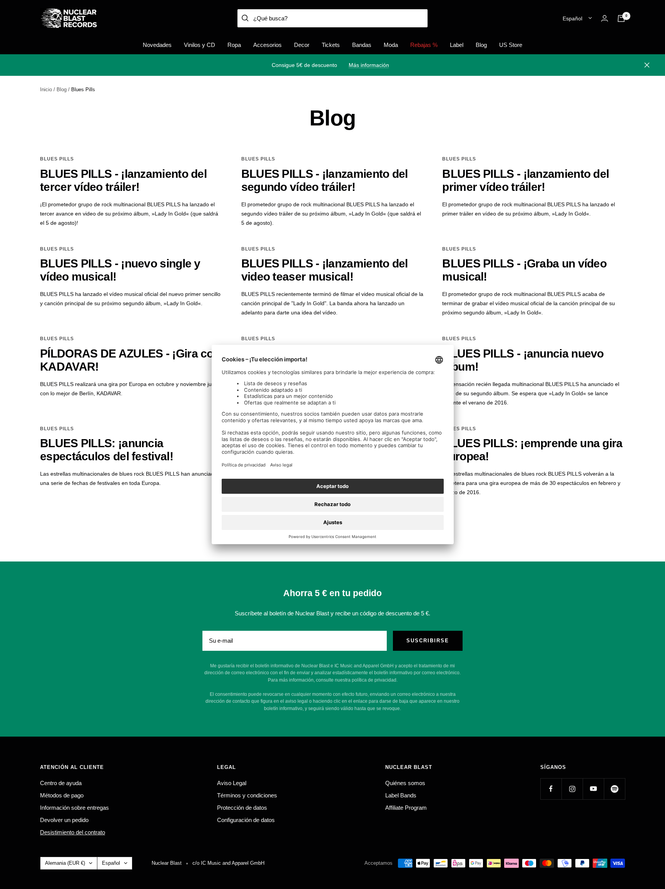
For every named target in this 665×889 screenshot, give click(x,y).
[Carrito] (621, 18)
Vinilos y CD (199, 45)
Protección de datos (242, 807)
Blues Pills (57, 159)
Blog (481, 45)
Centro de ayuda (61, 783)
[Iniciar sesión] (604, 18)
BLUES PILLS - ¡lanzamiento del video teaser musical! (324, 270)
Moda (391, 45)
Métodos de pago (62, 795)
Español (572, 18)
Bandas (361, 45)
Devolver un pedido (64, 820)
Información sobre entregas (74, 807)
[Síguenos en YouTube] (593, 788)
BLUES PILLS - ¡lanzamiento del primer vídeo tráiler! (525, 180)
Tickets (331, 45)
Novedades (157, 45)
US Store (510, 45)
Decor (301, 45)
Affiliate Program (406, 807)
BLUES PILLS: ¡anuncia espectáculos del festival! (106, 450)
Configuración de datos (246, 820)
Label (456, 45)
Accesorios (267, 45)
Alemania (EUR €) (65, 863)
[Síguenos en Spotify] (614, 788)
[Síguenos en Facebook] (550, 788)
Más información (369, 65)
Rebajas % (424, 45)
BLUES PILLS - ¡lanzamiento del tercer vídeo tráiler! (123, 180)
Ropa (234, 45)
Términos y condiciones (247, 795)
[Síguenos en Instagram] (572, 788)
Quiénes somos (405, 783)
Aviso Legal (231, 783)
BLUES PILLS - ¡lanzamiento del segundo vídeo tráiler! (324, 180)
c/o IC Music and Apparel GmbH (228, 863)
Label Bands (400, 795)
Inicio (46, 89)
